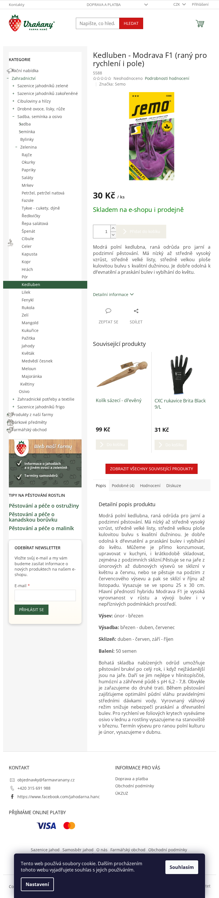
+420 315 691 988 (33, 788)
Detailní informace (110, 294)
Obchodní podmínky (134, 785)
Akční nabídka (25, 70)
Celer (27, 246)
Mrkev (27, 185)
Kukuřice (30, 330)
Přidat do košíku (145, 231)
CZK (177, 4)
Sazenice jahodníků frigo (40, 407)
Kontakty (17, 4)
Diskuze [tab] (173, 485)
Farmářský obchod (29, 429)
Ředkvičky (31, 215)
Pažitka (28, 338)
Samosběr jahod (78, 849)
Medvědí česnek (37, 361)
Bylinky (27, 139)
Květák (28, 353)
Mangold (30, 322)
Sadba (25, 124)
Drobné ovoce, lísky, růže (41, 109)
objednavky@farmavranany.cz (46, 780)
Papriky (29, 170)
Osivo (24, 391)
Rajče (27, 154)
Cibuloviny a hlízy (34, 101)
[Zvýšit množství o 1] (113, 228)
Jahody (28, 345)
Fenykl (28, 300)
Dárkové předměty (29, 422)
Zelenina (28, 147)
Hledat (131, 23)
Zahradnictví (24, 78)
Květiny (27, 384)
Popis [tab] (101, 485)
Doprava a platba (104, 4)
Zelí (25, 315)
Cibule (28, 238)
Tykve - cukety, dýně (41, 208)
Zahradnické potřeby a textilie (45, 399)
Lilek (26, 292)
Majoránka (32, 376)
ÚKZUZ (121, 793)
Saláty (27, 177)
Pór (25, 276)
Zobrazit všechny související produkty (151, 468)
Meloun (29, 368)
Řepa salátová (35, 223)
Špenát (28, 231)
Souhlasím (182, 867)
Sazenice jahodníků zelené (42, 85)
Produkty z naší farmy (32, 414)
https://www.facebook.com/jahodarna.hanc (58, 796)
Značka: (112, 84)
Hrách (27, 269)
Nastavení (37, 884)
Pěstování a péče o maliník (41, 528)
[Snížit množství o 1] (113, 235)
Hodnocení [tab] (150, 485)
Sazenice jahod (45, 849)
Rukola (28, 307)
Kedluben (31, 284)
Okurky (28, 162)
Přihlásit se (31, 609)
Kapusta (29, 254)
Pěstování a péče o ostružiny (44, 506)
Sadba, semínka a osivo (39, 116)
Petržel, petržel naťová (43, 193)
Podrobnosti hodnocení (167, 78)
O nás (102, 849)
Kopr (26, 261)
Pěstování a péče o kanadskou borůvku (33, 517)
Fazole (28, 200)
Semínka (27, 131)
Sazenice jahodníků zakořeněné (47, 93)
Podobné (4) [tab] (123, 485)
